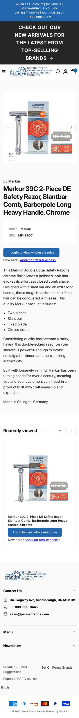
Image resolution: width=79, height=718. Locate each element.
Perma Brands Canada (33, 711)
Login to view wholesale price (32, 252)
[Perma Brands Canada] (25, 579)
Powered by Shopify (56, 711)
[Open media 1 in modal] (39, 127)
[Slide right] (71, 127)
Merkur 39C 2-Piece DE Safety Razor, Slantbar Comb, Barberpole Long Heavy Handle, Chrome (37, 520)
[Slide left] (8, 127)
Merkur (11, 181)
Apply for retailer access (38, 260)
